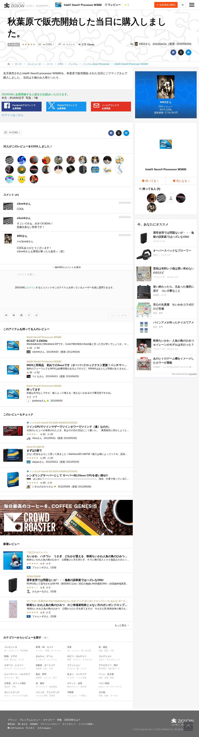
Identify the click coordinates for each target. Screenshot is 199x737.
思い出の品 (86, 651)
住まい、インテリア (76, 674)
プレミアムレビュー (29, 719)
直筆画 (52, 696)
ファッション (73, 665)
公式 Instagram (44, 728)
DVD (6, 659)
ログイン (31, 287)
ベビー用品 (104, 683)
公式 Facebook (17, 728)
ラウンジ (12, 719)
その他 (102, 692)
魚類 (101, 678)
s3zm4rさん (24, 203)
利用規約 (34, 724)
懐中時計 (102, 668)
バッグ (83, 668)
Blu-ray (13, 659)
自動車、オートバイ (45, 665)
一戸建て (82, 696)
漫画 (101, 651)
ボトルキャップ (113, 659)
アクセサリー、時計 (108, 665)
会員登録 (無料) (167, 5)
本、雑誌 (103, 647)
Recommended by (180, 374)
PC (5, 651)
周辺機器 (24, 651)
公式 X (31, 728)
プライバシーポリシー (50, 724)
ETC (45, 669)
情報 (101, 696)
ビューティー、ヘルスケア (17, 674)
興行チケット (73, 687)
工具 (51, 668)
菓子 (55, 678)
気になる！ (182, 180)
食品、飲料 (41, 674)
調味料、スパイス (43, 678)
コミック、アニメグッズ (47, 692)
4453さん (144, 43)
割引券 (83, 687)
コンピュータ (10, 647)
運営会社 (11, 724)
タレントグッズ (11, 692)
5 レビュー (114, 4)
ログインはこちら (12, 115)
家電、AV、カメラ (44, 647)
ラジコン (77, 659)
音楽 (69, 647)
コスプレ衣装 (41, 696)
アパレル (71, 668)
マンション (72, 696)
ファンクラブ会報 (19, 696)
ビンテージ (52, 659)
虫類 (106, 678)
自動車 (39, 668)
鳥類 (112, 678)
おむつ (102, 687)
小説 (112, 651)
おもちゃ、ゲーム (44, 656)
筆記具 (7, 687)
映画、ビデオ (10, 656)
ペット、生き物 (106, 674)
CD (68, 651)
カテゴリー (49, 719)
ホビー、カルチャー (76, 656)
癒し (18, 678)
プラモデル (87, 659)
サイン (7, 696)
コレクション (105, 656)
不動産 (70, 692)
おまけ (102, 659)
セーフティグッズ (114, 687)
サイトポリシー (69, 724)
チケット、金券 (74, 683)
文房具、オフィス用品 (15, 683)
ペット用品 (81, 678)
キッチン (40, 651)
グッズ (21, 659)
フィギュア (40, 659)
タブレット (13, 651)
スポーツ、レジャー (14, 665)
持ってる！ (152, 180)
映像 (47, 651)
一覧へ (45, 637)
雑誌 (106, 651)
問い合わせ (23, 724)
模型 (69, 659)
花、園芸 (40, 683)
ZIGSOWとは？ (72, 719)
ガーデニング (41, 687)
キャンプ (8, 668)
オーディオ (56, 651)
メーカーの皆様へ (86, 724)
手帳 (14, 687)
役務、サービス (111, 696)
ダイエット (9, 678)
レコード (75, 651)
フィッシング (19, 668)
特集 (59, 719)
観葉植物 (53, 687)
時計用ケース (114, 668)
